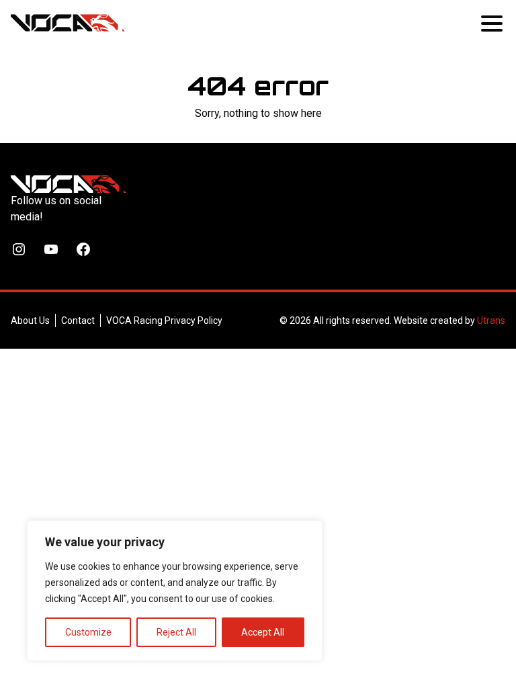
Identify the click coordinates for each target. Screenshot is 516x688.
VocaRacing (68, 22)
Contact (78, 320)
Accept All (262, 632)
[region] (174, 590)
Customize (88, 632)
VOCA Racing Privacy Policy (164, 320)
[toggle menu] (493, 23)
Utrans (491, 320)
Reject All (176, 632)
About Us (30, 320)
